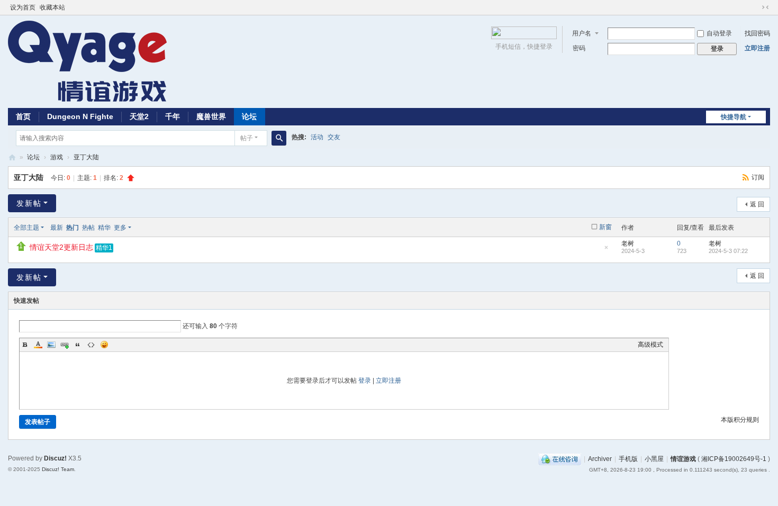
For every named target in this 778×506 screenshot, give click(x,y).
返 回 (757, 204)
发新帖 (29, 203)
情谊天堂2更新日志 (61, 247)
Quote (78, 344)
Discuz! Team (58, 469)
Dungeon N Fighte (80, 116)
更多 (120, 227)
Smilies (104, 344)
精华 (104, 227)
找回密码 (757, 33)
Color (38, 344)
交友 (334, 137)
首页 (23, 116)
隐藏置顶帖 (606, 250)
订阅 (758, 177)
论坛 (249, 116)
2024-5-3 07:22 (728, 251)
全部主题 (26, 227)
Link (64, 344)
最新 (56, 227)
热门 (72, 227)
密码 (579, 48)
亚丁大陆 (86, 157)
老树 (627, 243)
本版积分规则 (740, 419)
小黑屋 (654, 459)
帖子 (246, 138)
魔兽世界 (211, 116)
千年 (172, 116)
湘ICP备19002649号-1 (733, 459)
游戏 (56, 157)
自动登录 (719, 33)
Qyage (12, 157)
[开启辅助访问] (755, 7)
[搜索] (279, 138)
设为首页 (22, 7)
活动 (317, 137)
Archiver (600, 459)
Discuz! (55, 458)
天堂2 (139, 116)
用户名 (581, 33)
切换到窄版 (765, 7)
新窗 (605, 227)
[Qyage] (87, 61)
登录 (364, 380)
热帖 (88, 227)
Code (91, 344)
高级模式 (650, 344)
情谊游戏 (683, 459)
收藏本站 (52, 7)
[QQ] (559, 459)
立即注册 (757, 48)
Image (51, 344)
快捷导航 (733, 117)
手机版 (628, 459)
